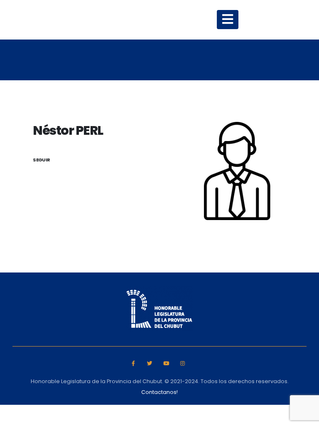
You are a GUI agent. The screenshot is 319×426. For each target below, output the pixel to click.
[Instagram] (183, 363)
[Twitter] (150, 363)
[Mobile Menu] (227, 19)
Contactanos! (159, 392)
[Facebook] (133, 363)
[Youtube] (166, 363)
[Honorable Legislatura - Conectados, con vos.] (95, 20)
